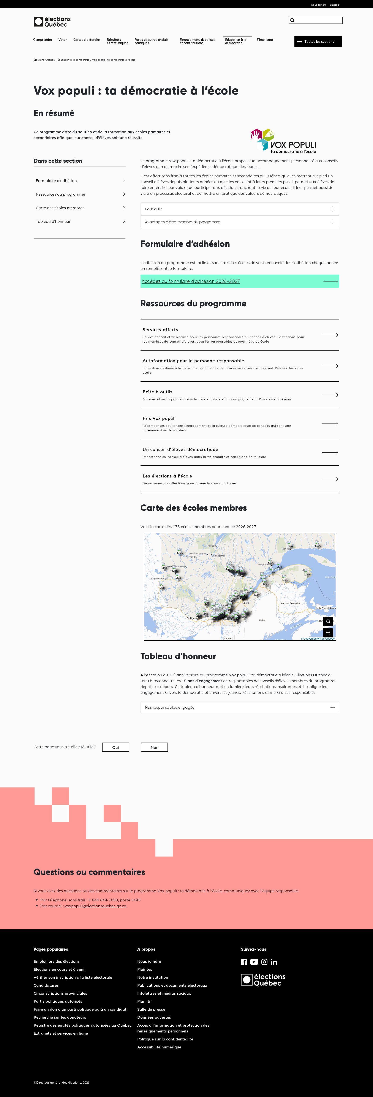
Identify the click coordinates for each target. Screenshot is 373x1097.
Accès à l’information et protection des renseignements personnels (173, 1028)
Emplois (334, 4)
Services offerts (223, 334)
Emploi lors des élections (57, 961)
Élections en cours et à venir (60, 969)
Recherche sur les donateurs (60, 1017)
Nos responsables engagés (169, 707)
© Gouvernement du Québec (318, 638)
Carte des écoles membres (60, 207)
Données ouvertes (154, 1017)
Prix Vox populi (217, 423)
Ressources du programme (60, 194)
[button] (164, 567)
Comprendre (42, 39)
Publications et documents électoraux (172, 985)
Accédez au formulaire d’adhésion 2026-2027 (191, 281)
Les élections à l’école (190, 478)
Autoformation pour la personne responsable (223, 366)
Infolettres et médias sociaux (164, 993)
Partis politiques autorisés (58, 1001)
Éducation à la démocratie (235, 41)
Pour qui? (153, 209)
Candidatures (46, 985)
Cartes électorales (87, 39)
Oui (115, 747)
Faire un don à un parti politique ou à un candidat (80, 1009)
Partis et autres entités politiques (151, 41)
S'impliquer (264, 39)
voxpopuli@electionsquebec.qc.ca (95, 905)
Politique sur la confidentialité (165, 1039)
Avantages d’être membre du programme (182, 222)
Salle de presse (151, 1009)
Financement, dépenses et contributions (197, 41)
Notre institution (152, 977)
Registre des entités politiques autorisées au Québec (82, 1025)
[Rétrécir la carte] (328, 632)
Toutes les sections (319, 41)
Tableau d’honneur (53, 221)
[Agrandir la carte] (328, 621)
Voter (62, 39)
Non (154, 747)
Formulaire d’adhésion (56, 180)
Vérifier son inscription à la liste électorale (73, 977)
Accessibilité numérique (159, 1047)
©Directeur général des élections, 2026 (62, 1082)
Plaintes (144, 969)
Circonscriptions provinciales (60, 993)
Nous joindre (319, 4)
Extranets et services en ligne (61, 1033)
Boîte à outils (217, 394)
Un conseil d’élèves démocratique (204, 452)
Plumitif (144, 1001)
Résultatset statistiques (117, 41)
